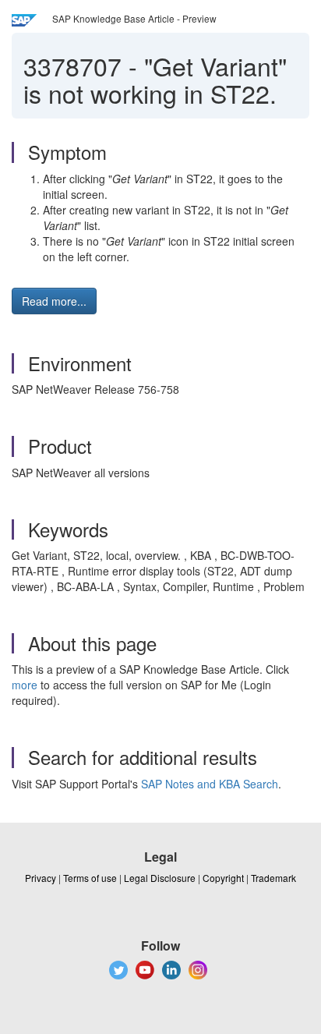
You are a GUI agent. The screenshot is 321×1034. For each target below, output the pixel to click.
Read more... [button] (54, 301)
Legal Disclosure (160, 877)
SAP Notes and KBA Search (209, 783)
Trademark (273, 877)
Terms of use (90, 877)
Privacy (40, 877)
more (24, 684)
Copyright (223, 877)
